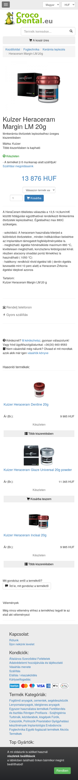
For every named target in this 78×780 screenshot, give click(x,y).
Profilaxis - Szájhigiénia (50, 713)
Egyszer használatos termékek (29, 709)
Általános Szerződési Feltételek (29, 659)
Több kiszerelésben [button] (41, 433)
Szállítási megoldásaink (18, 166)
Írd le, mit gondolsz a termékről (28, 586)
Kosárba (35, 198)
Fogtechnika (17, 729)
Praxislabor (43, 721)
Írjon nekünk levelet (21, 644)
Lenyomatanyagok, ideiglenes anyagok (34, 704)
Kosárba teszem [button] (40, 499)
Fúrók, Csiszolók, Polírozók (34, 719)
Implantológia (36, 725)
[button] (39, 40)
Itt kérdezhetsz (31, 340)
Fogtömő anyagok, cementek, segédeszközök (38, 700)
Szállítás (14, 671)
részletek (13, 756)
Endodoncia (53, 725)
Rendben (62, 770)
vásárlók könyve (38, 353)
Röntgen (28, 713)
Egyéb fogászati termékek (42, 729)
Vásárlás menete (20, 667)
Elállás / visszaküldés (23, 675)
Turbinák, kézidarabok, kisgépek (30, 717)
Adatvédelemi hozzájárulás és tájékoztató (36, 663)
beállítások (27, 756)
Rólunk (14, 640)
